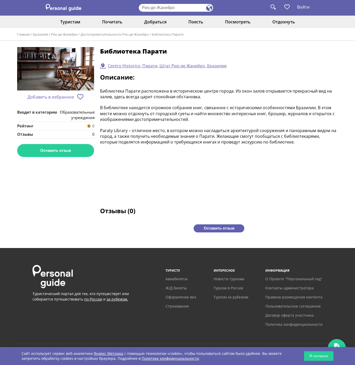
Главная (23, 34)
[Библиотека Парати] (55, 69)
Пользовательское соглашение (293, 306)
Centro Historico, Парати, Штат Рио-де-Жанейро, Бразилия (167, 66)
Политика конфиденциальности (294, 324)
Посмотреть (238, 22)
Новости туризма (229, 278)
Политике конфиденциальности (170, 358)
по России (93, 299)
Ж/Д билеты (176, 287)
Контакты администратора (289, 287)
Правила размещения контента (294, 297)
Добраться (155, 22)
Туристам (70, 22)
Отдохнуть (283, 22)
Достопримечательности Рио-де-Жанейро (115, 34)
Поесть (195, 22)
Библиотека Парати (167, 34)
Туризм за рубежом (231, 297)
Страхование (177, 306)
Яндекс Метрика (108, 353)
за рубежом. (117, 299)
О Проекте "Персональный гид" (293, 278)
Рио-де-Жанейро (64, 34)
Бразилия (40, 34)
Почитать (112, 22)
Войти (303, 7)
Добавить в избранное (51, 97)
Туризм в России (228, 287)
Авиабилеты (177, 278)
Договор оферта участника (289, 315)
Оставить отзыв (55, 150)
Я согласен (318, 356)
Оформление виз (181, 297)
